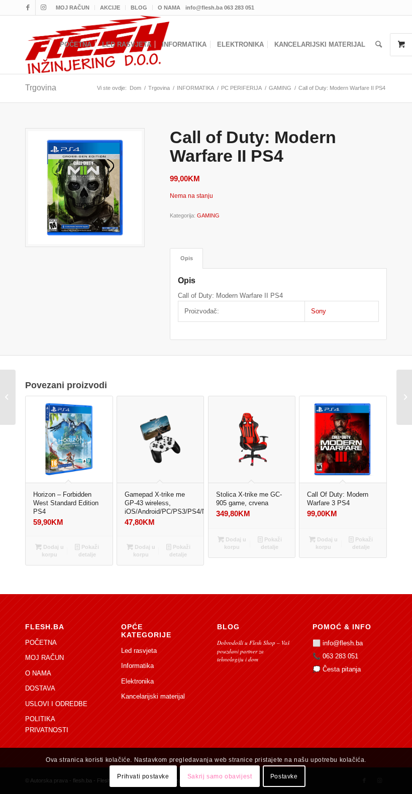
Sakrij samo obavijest (219, 776)
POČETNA (41, 642)
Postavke (284, 776)
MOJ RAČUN (72, 8)
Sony (318, 311)
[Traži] (378, 45)
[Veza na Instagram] (43, 7)
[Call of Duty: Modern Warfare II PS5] (404, 397)
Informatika (137, 665)
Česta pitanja (342, 669)
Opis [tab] (186, 258)
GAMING (208, 215)
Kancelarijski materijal (153, 696)
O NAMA (169, 8)
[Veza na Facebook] (28, 7)
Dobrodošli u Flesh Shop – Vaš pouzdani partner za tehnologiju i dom (253, 651)
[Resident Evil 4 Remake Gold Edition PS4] (8, 397)
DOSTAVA (40, 688)
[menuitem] (73, 7)
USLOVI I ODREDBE (56, 704)
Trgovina (40, 87)
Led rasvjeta (139, 650)
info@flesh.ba (343, 643)
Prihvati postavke (143, 776)
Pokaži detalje (88, 550)
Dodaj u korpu (53, 550)
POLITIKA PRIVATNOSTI (46, 724)
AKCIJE (110, 8)
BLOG (139, 8)
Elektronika (137, 681)
